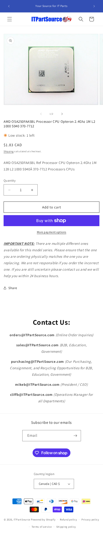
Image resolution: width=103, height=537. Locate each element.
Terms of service (42, 526)
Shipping (9, 151)
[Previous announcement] (9, 6)
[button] (9, 19)
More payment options (51, 232)
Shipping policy (66, 526)
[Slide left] (41, 114)
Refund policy (68, 519)
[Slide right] (62, 114)
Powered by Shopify (43, 519)
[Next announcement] (94, 6)
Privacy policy (90, 519)
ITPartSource (22, 519)
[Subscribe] (75, 435)
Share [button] (12, 288)
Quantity (10, 181)
